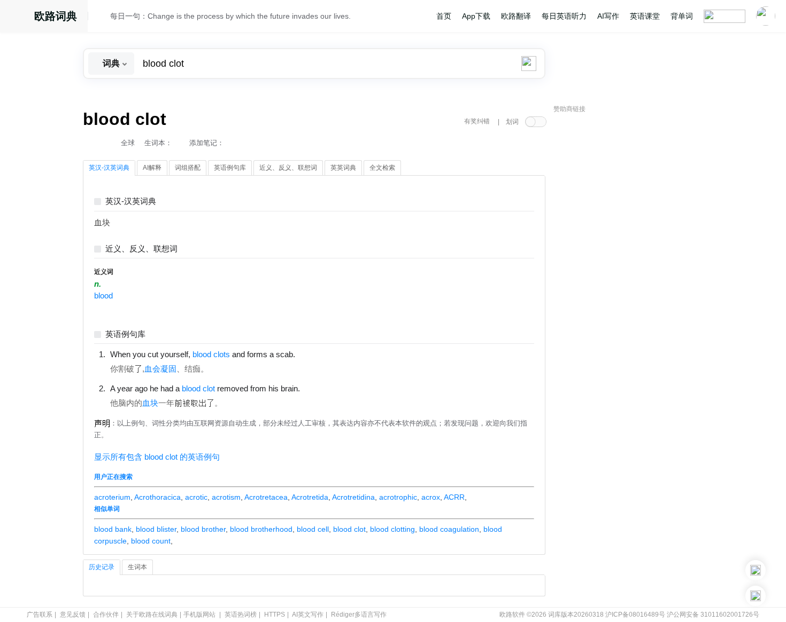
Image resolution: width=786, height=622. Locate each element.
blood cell (313, 529)
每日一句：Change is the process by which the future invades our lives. (230, 16)
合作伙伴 (106, 614)
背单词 (682, 16)
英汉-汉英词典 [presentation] (109, 167)
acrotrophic (398, 497)
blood (103, 296)
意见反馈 (73, 614)
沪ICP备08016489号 (635, 614)
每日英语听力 (564, 16)
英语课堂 (645, 16)
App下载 (476, 16)
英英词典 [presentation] (343, 167)
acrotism (226, 497)
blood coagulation (449, 529)
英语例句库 (125, 334)
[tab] (109, 168)
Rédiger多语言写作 (359, 614)
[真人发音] (313, 354)
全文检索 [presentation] (382, 167)
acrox (430, 497)
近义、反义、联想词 (141, 249)
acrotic (196, 497)
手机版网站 (199, 614)
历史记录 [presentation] (101, 567)
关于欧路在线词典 (152, 614)
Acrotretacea (266, 497)
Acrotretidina (353, 497)
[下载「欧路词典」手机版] (755, 570)
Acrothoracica (157, 497)
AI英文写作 (307, 614)
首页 (443, 16)
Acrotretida (309, 497)
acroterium (112, 497)
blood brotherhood (261, 529)
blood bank (113, 529)
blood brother (203, 529)
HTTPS (274, 614)
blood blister (156, 529)
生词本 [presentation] (137, 567)
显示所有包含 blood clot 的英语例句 (157, 457)
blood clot (349, 529)
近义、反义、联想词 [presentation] (288, 167)
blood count (151, 541)
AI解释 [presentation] (152, 167)
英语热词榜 (241, 614)
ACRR (454, 497)
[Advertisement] (633, 280)
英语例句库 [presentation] (230, 167)
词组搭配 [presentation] (188, 167)
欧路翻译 (516, 16)
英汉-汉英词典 (130, 202)
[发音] (102, 17)
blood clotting (392, 529)
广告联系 (39, 614)
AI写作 (608, 16)
